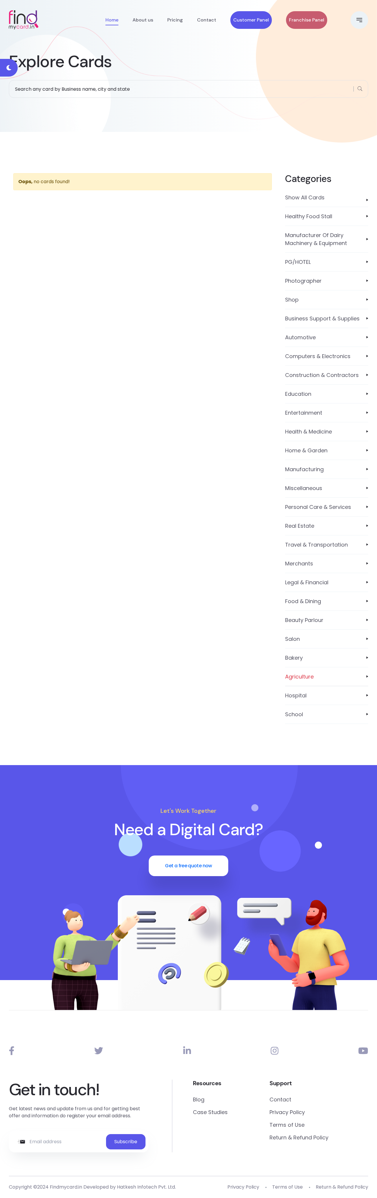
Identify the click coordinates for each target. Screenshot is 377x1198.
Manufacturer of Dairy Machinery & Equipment (316, 239)
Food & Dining (303, 601)
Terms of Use (287, 1124)
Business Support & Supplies (322, 318)
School (294, 714)
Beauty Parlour (304, 620)
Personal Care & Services (318, 507)
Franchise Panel (306, 20)
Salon (292, 639)
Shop (292, 299)
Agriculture (299, 676)
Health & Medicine (308, 431)
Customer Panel (251, 20)
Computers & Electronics (317, 356)
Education (298, 394)
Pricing (175, 20)
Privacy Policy (287, 1112)
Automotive (300, 337)
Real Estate (299, 525)
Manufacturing (304, 469)
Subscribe (125, 1141)
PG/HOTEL (298, 262)
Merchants (299, 563)
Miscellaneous (303, 488)
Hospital (296, 695)
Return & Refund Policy (298, 1137)
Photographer (303, 280)
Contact (206, 20)
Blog (198, 1099)
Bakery (294, 657)
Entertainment (303, 412)
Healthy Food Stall (308, 216)
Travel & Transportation (316, 544)
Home (111, 20)
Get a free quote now (188, 865)
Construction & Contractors (322, 375)
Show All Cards (305, 197)
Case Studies (210, 1112)
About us (143, 20)
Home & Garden (306, 450)
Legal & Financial (306, 582)
